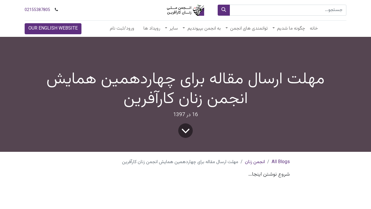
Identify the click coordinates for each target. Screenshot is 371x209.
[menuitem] (314, 29)
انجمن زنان (255, 162)
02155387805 (37, 10)
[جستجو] (224, 10)
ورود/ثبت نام (122, 28)
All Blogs (281, 162)
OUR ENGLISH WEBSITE (53, 28)
